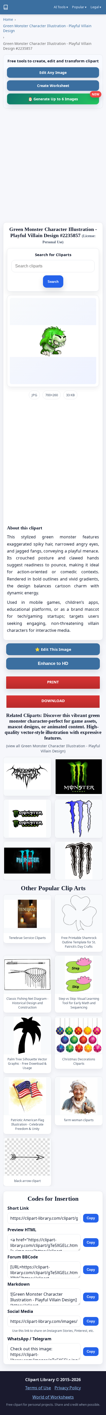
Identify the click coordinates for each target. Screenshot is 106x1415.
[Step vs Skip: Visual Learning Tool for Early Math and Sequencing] (79, 974)
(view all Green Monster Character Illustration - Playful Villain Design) (53, 748)
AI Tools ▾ (61, 7)
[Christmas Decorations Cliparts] (79, 1035)
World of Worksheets (53, 1397)
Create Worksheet (53, 85)
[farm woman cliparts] (79, 1096)
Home (8, 19)
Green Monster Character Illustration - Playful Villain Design (47, 28)
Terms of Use (38, 1388)
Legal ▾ (96, 7)
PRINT (53, 681)
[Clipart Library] (5, 7)
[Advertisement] (53, 165)
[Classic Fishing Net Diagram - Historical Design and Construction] (27, 974)
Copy (91, 1218)
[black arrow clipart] (27, 1156)
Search (53, 282)
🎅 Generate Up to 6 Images (63, 97)
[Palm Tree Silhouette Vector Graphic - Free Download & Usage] (27, 1035)
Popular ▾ (79, 7)
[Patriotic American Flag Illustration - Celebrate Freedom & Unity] (27, 1096)
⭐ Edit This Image (53, 649)
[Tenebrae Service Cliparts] (27, 913)
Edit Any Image (53, 72)
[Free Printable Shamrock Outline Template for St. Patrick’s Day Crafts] (79, 913)
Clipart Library (40, 1379)
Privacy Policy (68, 1388)
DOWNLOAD (53, 700)
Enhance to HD (53, 663)
